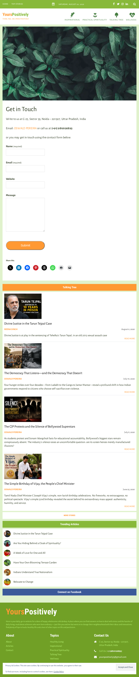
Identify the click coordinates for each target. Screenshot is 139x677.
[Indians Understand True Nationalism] (7, 572)
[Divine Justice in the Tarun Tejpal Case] (7, 533)
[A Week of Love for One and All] (7, 553)
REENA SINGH (10, 329)
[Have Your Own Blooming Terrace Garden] (7, 562)
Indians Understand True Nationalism (32, 572)
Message (11, 195)
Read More (129, 339)
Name (14, 146)
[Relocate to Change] (7, 582)
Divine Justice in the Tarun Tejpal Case (33, 533)
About (9, 641)
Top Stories (17, 4)
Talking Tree (116, 20)
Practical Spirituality (95, 20)
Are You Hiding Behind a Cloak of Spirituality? (37, 543)
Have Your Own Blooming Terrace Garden (35, 562)
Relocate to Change (23, 581)
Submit (25, 245)
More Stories (69, 515)
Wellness (131, 20)
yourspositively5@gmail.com (112, 657)
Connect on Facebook (69, 592)
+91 (114, 651)
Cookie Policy (59, 672)
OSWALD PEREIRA (25, 128)
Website (10, 179)
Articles (9, 646)
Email (14, 162)
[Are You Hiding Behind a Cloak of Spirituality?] (7, 543)
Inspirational (72, 20)
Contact (9, 650)
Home (5, 4)
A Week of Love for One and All (29, 553)
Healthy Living (57, 641)
